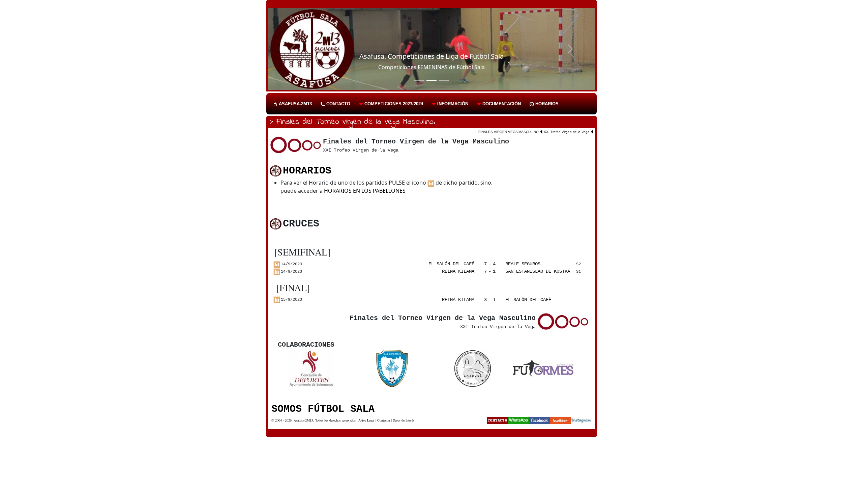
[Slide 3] (444, 81)
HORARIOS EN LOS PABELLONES (365, 190)
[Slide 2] (431, 81)
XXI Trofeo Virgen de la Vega (567, 132)
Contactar (383, 420)
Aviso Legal (366, 420)
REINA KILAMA (458, 271)
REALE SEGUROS (522, 264)
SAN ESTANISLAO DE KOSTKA (537, 271)
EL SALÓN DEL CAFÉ (451, 264)
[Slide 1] (419, 81)
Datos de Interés (403, 420)
